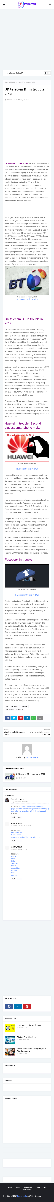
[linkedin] (18, 1006)
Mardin (14, 870)
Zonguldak (15, 868)
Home (7, 82)
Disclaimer (27, 1190)
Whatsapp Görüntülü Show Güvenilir (25, 837)
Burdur (14, 875)
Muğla (13, 856)
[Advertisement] (27, 39)
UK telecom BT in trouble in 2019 (30, 774)
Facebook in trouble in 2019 (27, 595)
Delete (19, 817)
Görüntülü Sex (16, 832)
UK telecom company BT (14, 709)
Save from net (18, 799)
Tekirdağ (14, 863)
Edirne (13, 873)
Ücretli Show (16, 835)
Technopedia (22, 1196)
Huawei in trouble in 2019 (27, 469)
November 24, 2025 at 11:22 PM (21, 826)
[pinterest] (27, 1006)
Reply (13, 817)
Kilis (13, 859)
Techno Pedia (11, 100)
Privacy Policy (41, 1187)
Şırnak (13, 866)
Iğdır (13, 861)
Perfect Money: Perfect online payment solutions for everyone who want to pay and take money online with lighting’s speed (30, 808)
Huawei (24, 706)
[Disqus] (27, 958)
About (18, 1187)
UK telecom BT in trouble (27, 299)
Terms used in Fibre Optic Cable (29, 1025)
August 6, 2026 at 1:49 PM (19, 849)
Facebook (14, 706)
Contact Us (28, 1187)
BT (11, 82)
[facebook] (9, 1006)
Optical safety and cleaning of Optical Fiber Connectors (31, 1050)
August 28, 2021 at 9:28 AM (19, 802)
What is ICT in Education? (26, 1037)
